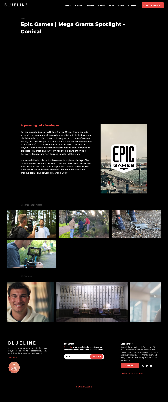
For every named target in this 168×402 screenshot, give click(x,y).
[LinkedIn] (150, 365)
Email (66, 353)
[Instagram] (142, 365)
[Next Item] (156, 301)
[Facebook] (146, 365)
